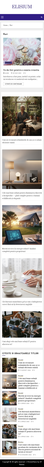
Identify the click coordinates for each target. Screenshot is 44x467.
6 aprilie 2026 (24, 422)
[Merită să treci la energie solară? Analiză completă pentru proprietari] (22, 225)
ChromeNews (32, 462)
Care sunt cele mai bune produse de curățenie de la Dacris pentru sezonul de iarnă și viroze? (30, 448)
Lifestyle (8, 63)
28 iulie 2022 (17, 73)
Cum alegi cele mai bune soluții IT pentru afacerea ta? (29, 431)
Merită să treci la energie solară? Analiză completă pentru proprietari (19, 250)
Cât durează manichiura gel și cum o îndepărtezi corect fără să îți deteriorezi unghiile (29, 415)
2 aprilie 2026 (24, 437)
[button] (2, 17)
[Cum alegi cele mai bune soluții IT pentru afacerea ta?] (22, 324)
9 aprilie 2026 (24, 403)
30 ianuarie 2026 (26, 455)
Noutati (20, 360)
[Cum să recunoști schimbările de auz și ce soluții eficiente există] (22, 116)
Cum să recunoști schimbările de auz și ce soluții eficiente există (29, 365)
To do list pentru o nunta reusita (21, 70)
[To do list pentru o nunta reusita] (22, 51)
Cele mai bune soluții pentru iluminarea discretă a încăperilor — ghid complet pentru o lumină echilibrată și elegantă (22, 195)
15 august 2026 (25, 370)
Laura (7, 73)
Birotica (20, 442)
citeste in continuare (13, 84)
